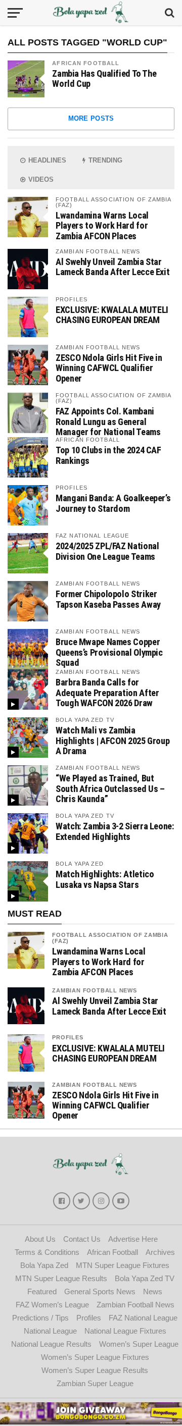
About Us (40, 1239)
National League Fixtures (125, 1331)
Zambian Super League (95, 1383)
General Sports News (99, 1291)
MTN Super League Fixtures (122, 1265)
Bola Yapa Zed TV (144, 1278)
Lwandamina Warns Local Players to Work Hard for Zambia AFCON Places (102, 225)
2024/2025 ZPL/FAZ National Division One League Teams (107, 551)
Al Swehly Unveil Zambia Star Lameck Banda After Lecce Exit (112, 266)
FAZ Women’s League (52, 1304)
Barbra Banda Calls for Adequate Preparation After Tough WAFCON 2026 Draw (107, 692)
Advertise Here (133, 1239)
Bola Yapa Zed (44, 1265)
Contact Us (82, 1239)
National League (50, 1331)
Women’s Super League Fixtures (95, 1357)
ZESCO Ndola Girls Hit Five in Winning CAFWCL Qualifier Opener (109, 367)
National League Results (51, 1344)
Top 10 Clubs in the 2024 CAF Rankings (108, 455)
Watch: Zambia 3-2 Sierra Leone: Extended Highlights (115, 831)
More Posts (91, 118)
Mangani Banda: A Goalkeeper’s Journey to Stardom (113, 503)
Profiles (67, 1037)
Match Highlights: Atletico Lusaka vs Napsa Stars (105, 879)
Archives (160, 1252)
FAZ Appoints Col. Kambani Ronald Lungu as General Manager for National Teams (108, 421)
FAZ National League (143, 1317)
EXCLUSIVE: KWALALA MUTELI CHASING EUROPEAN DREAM (112, 314)
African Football (85, 63)
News (152, 1291)
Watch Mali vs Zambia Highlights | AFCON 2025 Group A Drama (112, 740)
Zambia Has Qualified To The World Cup (104, 79)
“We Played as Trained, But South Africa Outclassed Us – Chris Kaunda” (110, 788)
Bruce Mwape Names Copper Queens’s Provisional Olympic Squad (109, 652)
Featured (42, 1291)
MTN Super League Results (61, 1278)
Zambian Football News (94, 990)
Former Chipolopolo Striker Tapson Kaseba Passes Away (108, 599)
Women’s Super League (138, 1344)
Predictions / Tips (40, 1317)
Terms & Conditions (47, 1252)
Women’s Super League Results (94, 1370)
